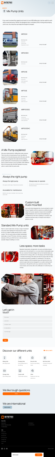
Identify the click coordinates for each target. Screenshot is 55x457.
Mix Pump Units (4, 437)
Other (2, 443)
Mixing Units (3, 431)
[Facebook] (7, 448)
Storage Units (3, 439)
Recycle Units (3, 435)
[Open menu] (52, 3)
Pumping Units (4, 433)
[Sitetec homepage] (6, 2)
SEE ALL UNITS (48, 350)
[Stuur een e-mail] (49, 2)
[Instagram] (4, 448)
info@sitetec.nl (30, 423)
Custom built (3, 441)
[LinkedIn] (2, 448)
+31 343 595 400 (31, 424)
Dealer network (7, 407)
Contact (38, 454)
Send (5, 340)
